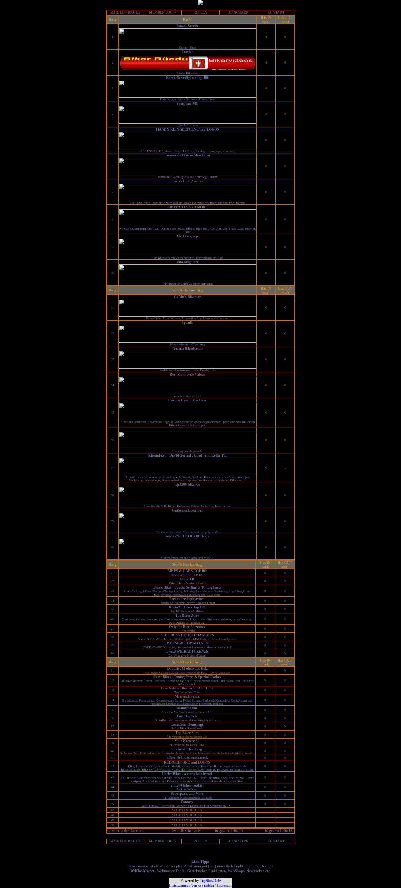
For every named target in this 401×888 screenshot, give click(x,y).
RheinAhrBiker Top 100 (187, 607)
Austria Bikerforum (188, 348)
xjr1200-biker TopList (187, 785)
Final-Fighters (187, 262)
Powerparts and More (187, 794)
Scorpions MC (187, 103)
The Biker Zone (187, 615)
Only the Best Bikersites (187, 627)
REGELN (200, 12)
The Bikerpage (187, 236)
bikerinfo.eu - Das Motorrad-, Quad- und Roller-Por (187, 455)
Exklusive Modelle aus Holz (187, 669)
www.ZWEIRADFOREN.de (187, 536)
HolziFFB (187, 579)
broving (187, 52)
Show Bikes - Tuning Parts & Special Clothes (187, 677)
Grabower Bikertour (187, 510)
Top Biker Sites (187, 733)
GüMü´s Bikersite (187, 297)
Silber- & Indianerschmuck (187, 757)
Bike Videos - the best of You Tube (187, 688)
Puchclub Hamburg (187, 749)
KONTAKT (275, 12)
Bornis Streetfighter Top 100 (187, 78)
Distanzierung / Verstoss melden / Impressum (200, 885)
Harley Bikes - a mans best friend (187, 774)
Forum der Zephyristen (187, 599)
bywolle (187, 323)
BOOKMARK (238, 12)
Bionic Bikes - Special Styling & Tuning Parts (187, 587)
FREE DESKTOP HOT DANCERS (187, 635)
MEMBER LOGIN (162, 12)
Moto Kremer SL (187, 741)
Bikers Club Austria (187, 181)
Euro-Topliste (187, 716)
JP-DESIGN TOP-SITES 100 (187, 643)
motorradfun (187, 708)
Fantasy (187, 802)
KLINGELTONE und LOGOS (187, 762)
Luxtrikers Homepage (187, 724)
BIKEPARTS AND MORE (187, 207)
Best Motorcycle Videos (187, 374)
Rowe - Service (187, 26)
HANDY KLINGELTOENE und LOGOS (187, 129)
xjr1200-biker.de (187, 484)
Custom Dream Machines (187, 400)
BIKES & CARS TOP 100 (187, 571)
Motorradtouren (187, 696)
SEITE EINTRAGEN (125, 12)
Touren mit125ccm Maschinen (187, 155)
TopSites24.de (210, 881)
